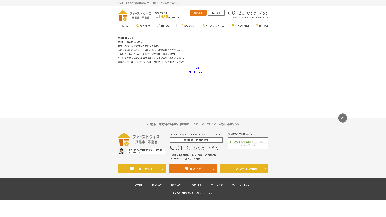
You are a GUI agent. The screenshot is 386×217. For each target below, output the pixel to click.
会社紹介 (263, 25)
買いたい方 (167, 25)
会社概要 (139, 185)
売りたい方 (190, 25)
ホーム (125, 25)
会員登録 (198, 12)
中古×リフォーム (215, 25)
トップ (196, 68)
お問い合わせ (145, 169)
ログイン (216, 12)
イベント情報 (242, 25)
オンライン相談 (246, 169)
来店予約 (196, 169)
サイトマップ (196, 72)
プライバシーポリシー (241, 185)
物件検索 (145, 25)
